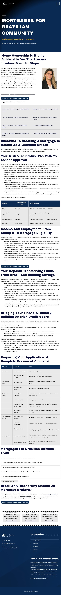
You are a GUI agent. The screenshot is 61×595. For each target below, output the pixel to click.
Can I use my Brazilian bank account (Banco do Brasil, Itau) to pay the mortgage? (22, 462)
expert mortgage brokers (25, 496)
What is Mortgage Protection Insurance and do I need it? (16, 476)
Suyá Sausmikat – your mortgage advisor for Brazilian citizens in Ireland (18, 94)
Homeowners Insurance (11, 520)
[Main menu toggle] (58, 3)
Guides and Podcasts (30, 520)
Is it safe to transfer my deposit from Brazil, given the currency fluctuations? (21, 471)
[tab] (30, 458)
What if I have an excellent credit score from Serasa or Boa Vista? (19, 467)
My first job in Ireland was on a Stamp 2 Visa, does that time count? (19, 458)
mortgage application (51, 494)
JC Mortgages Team (50, 520)
